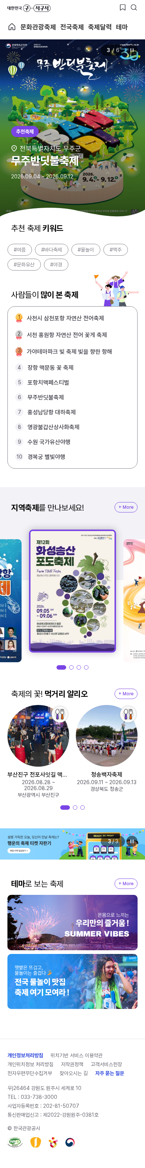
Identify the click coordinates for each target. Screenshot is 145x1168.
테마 (122, 27)
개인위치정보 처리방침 (30, 1064)
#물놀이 (86, 250)
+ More (126, 507)
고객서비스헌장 (106, 1064)
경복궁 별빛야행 (46, 456)
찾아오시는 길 (73, 1073)
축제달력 (100, 27)
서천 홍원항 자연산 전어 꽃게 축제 (67, 335)
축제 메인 (11, 26)
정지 (132, 50)
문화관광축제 (38, 27)
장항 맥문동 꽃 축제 (51, 367)
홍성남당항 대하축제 (52, 412)
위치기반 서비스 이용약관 (77, 1055)
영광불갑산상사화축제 (54, 427)
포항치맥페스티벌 (48, 382)
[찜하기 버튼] (122, 7)
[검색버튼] (134, 7)
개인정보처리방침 (25, 1055)
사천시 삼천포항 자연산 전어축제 (65, 318)
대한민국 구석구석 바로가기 (29, 8)
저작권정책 (72, 1064)
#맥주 (116, 250)
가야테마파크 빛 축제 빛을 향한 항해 (69, 351)
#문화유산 (24, 265)
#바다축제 (51, 250)
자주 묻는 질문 (109, 1073)
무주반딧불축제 (46, 397)
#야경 (56, 265)
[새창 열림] (15, 1142)
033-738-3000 (39, 1097)
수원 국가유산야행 (49, 442)
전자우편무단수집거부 (29, 1073)
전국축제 (72, 27)
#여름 (20, 250)
